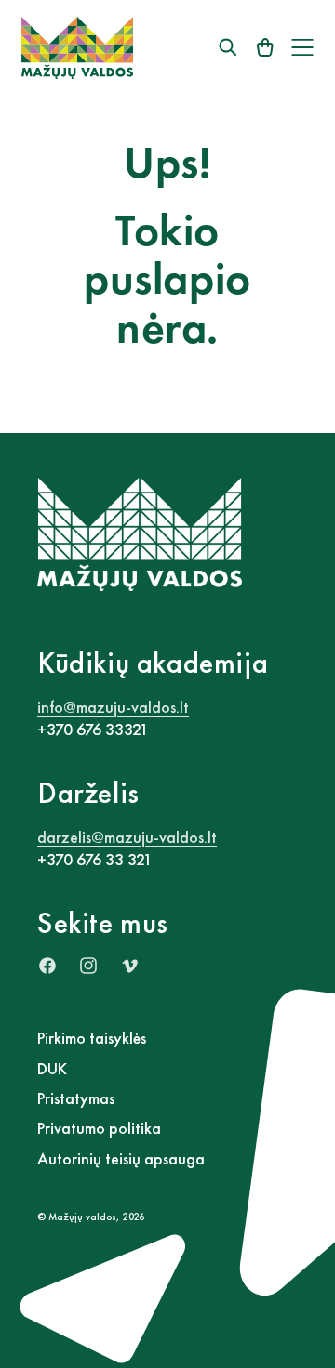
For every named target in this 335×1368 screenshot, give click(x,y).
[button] (302, 47)
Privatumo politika (99, 1127)
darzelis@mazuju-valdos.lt (127, 837)
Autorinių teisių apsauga (121, 1158)
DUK (52, 1068)
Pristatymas (75, 1098)
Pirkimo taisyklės (91, 1037)
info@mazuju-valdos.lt (113, 706)
